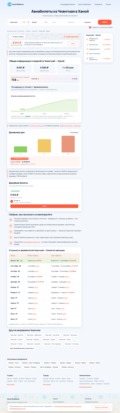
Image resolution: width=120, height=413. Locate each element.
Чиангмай (34, 31)
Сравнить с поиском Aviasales (102, 27)
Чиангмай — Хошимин (33, 344)
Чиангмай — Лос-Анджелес (52, 344)
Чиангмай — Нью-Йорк (52, 335)
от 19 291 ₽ (70, 292)
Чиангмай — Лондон (49, 339)
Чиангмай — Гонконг (16, 344)
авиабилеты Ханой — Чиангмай (70, 126)
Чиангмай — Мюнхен (32, 339)
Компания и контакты (91, 402)
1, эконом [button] (87, 22)
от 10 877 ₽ (40, 282)
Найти (73, 44)
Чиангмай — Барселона (34, 335)
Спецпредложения (68, 4)
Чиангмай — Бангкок (16, 335)
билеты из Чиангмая (37, 126)
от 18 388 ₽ (72, 271)
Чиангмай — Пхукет (16, 339)
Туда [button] (54, 22)
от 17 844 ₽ (74, 266)
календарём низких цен (31, 242)
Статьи (108, 4)
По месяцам (74, 132)
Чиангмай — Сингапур (72, 344)
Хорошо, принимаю (101, 407)
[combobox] (17, 22)
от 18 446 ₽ (72, 261)
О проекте (98, 4)
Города (28, 31)
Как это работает (84, 4)
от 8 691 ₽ (38, 261)
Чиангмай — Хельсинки (70, 335)
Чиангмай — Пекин (65, 339)
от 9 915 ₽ (38, 277)
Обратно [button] (71, 22)
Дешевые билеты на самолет (15, 31)
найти (37, 266)
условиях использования (64, 406)
